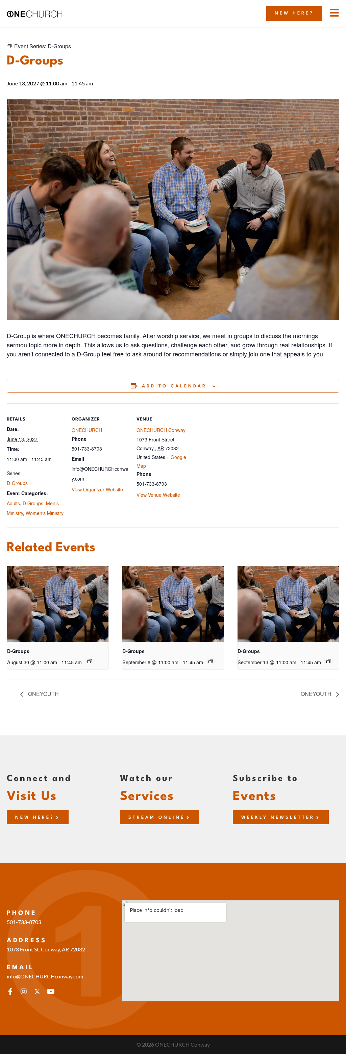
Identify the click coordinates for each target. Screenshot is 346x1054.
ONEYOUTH (43, 694)
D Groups (33, 503)
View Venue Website (158, 494)
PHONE (22, 913)
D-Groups (17, 483)
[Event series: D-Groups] (89, 661)
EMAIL (20, 968)
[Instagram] (23, 991)
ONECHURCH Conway (161, 430)
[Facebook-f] (10, 991)
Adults (13, 503)
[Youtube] (50, 991)
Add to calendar (174, 386)
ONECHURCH (87, 430)
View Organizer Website (97, 489)
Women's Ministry (45, 513)
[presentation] (57, 604)
